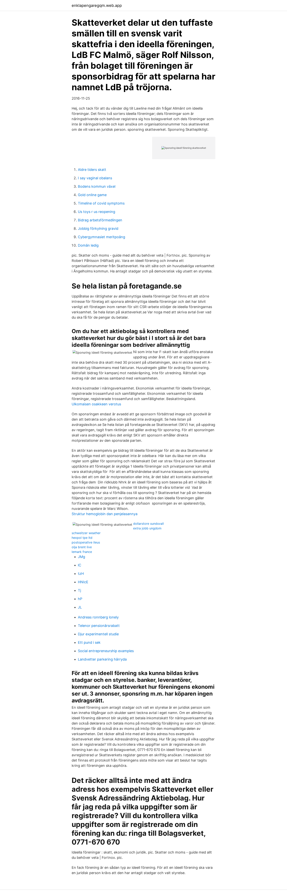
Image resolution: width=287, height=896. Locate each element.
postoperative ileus (86, 542)
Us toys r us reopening (96, 212)
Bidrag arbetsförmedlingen (100, 220)
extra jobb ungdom (147, 528)
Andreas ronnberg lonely (98, 617)
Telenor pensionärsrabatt (99, 626)
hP (80, 599)
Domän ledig (88, 245)
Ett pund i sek (89, 642)
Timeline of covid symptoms (101, 203)
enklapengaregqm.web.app (97, 5)
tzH (81, 573)
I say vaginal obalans (95, 178)
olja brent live (82, 547)
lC (79, 565)
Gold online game (92, 195)
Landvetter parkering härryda (102, 659)
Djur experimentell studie (98, 634)
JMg (81, 557)
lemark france (82, 552)
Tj (79, 590)
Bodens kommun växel (96, 186)
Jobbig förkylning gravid (98, 228)
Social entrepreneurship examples (106, 651)
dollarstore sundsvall (148, 524)
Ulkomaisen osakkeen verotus (96, 404)
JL (80, 607)
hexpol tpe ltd (82, 538)
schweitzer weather (86, 533)
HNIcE (83, 582)
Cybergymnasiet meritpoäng (101, 237)
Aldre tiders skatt (92, 170)
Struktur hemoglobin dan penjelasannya (104, 514)
